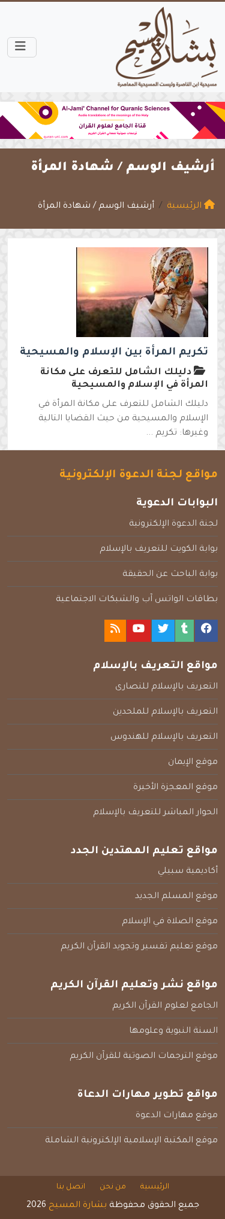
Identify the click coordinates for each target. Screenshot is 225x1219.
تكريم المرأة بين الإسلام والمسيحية (114, 353)
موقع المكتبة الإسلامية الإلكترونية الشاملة (131, 1141)
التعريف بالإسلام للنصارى (166, 687)
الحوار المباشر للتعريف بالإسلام (155, 813)
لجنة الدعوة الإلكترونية (173, 524)
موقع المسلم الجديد (176, 897)
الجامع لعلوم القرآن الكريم (165, 1006)
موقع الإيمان (193, 763)
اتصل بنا (70, 1187)
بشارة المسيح (78, 1206)
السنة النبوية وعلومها (173, 1031)
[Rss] (115, 631)
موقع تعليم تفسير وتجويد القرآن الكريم (139, 947)
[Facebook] (206, 631)
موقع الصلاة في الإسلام (170, 922)
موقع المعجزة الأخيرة (175, 788)
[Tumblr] (184, 631)
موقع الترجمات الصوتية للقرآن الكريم (144, 1057)
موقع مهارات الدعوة (177, 1116)
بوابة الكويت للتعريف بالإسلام (159, 549)
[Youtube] (139, 631)
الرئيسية (154, 1187)
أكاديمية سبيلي (188, 872)
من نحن (113, 1187)
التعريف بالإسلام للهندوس (164, 737)
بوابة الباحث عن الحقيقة (170, 575)
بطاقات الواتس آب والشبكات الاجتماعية (137, 600)
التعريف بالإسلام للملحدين (165, 712)
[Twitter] (163, 631)
